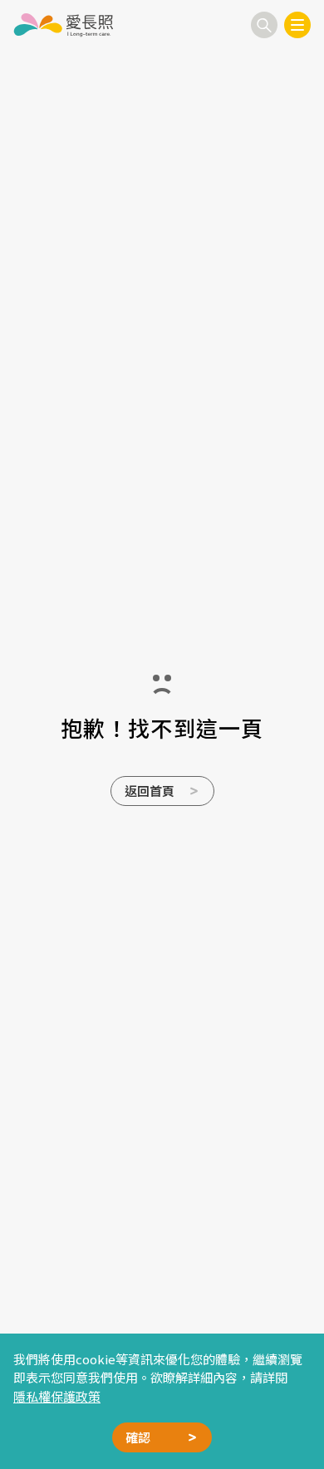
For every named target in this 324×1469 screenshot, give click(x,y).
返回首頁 (149, 790)
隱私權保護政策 (57, 1396)
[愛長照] (63, 25)
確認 (137, 1437)
